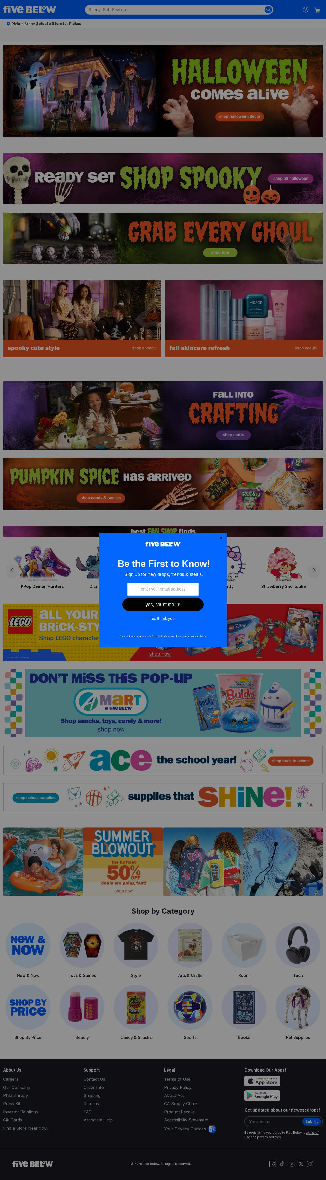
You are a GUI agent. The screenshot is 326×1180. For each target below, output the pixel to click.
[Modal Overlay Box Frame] (163, 590)
